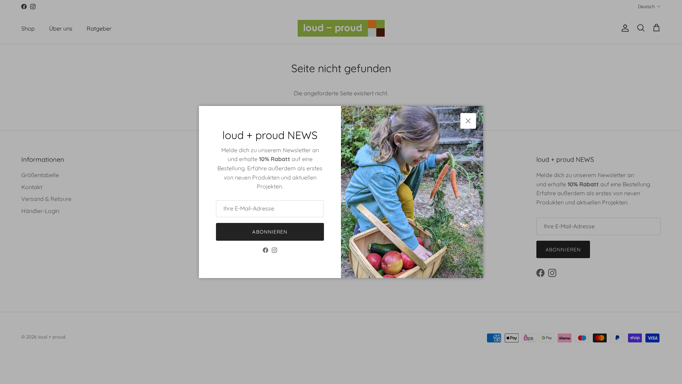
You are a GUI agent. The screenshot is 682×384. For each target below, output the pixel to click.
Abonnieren (269, 232)
